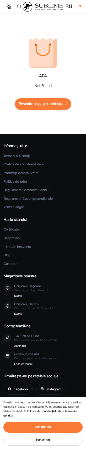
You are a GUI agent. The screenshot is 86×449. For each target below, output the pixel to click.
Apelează (20, 346)
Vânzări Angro (14, 207)
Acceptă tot (43, 427)
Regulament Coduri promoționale (28, 198)
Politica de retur (15, 181)
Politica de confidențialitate (24, 164)
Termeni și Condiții (17, 156)
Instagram (53, 389)
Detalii (18, 296)
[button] (20, 6)
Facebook (21, 389)
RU (68, 7)
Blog (7, 255)
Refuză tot (43, 440)
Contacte (10, 264)
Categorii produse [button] (9, 6)
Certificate (11, 229)
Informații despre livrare (21, 173)
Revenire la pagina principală (43, 104)
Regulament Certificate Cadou (26, 190)
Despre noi (12, 238)
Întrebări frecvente (17, 247)
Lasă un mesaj (23, 364)
